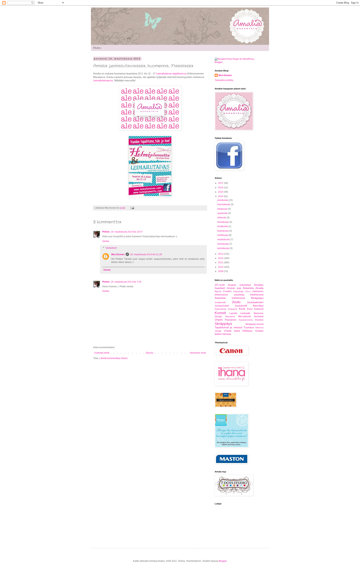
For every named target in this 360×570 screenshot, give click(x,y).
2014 (221, 196)
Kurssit (220, 313)
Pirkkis (106, 231)
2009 (221, 271)
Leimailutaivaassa (103, 80)
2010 (221, 267)
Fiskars (248, 291)
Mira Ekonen (117, 254)
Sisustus (259, 320)
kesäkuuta (222, 226)
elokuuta (222, 217)
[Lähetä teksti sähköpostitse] (132, 208)
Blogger (223, 561)
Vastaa (105, 241)
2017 (221, 183)
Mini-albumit (244, 316)
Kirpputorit (232, 309)
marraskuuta (224, 204)
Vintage (218, 331)
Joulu (236, 302)
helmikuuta (223, 244)
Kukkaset (258, 309)
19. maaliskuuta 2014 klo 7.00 (126, 282)
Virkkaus (247, 330)
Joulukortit (241, 305)
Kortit (242, 308)
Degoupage (238, 291)
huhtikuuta (223, 235)
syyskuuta (222, 213)
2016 (221, 187)
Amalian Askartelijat (239, 285)
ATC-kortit (220, 285)
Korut (249, 309)
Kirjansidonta (220, 309)
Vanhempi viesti (198, 353)
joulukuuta (223, 200)
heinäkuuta (223, 222)
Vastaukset (111, 248)
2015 (221, 192)
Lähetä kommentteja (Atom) (113, 358)
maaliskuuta (223, 239)
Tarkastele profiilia (224, 80)
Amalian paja (234, 288)
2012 (221, 258)
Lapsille (233, 313)
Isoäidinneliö (220, 302)
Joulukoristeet (222, 305)
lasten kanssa (223, 333)
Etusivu (97, 47)
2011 (221, 262)
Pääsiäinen (230, 320)
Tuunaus (249, 327)
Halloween (257, 291)
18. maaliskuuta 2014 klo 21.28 (146, 254)
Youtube (259, 331)
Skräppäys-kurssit (254, 324)
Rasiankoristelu (246, 320)
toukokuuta (223, 231)
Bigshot (218, 291)
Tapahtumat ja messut (228, 327)
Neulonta (258, 316)
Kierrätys (258, 305)
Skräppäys (223, 324)
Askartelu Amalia (253, 287)
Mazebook (230, 316)
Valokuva (259, 327)
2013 (221, 254)
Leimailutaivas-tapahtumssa (171, 73)
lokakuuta (222, 209)
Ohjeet (219, 319)
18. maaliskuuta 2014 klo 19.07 (127, 231)
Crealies (227, 291)
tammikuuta (223, 248)
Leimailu (245, 313)
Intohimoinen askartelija (229, 294)
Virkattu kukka (232, 331)
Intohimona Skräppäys (248, 297)
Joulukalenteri (255, 302)
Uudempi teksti (101, 353)
